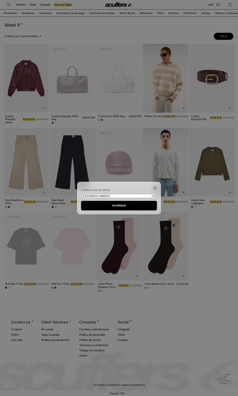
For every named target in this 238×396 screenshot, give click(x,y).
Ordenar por (21, 36)
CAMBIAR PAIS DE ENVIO (95, 190)
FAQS (15, 334)
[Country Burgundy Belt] (212, 78)
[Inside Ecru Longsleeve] (165, 162)
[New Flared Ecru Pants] (26, 162)
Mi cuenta (47, 329)
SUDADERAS (28, 13)
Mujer (33, 4)
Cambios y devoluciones (94, 329)
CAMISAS (173, 13)
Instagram (124, 329)
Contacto (16, 329)
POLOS (160, 13)
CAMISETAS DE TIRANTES (102, 13)
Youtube (123, 339)
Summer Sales (63, 5)
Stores (83, 355)
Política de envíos (90, 339)
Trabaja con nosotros (92, 350)
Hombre (21, 4)
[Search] (218, 4)
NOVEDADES (10, 13)
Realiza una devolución (55, 339)
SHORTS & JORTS (127, 13)
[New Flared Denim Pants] (72, 162)
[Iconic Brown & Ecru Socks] (165, 246)
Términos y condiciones (93, 345)
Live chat (16, 339)
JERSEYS (205, 13)
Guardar (119, 205)
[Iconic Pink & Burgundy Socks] (119, 246)
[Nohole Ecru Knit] (165, 78)
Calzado (45, 4)
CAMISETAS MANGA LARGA (70, 13)
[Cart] (229, 4)
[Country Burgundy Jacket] (26, 78)
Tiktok (121, 334)
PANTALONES (190, 13)
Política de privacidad (92, 334)
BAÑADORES (146, 13)
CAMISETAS (45, 13)
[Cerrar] (155, 187)
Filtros (223, 36)
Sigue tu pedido (50, 334)
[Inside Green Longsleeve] (212, 162)
